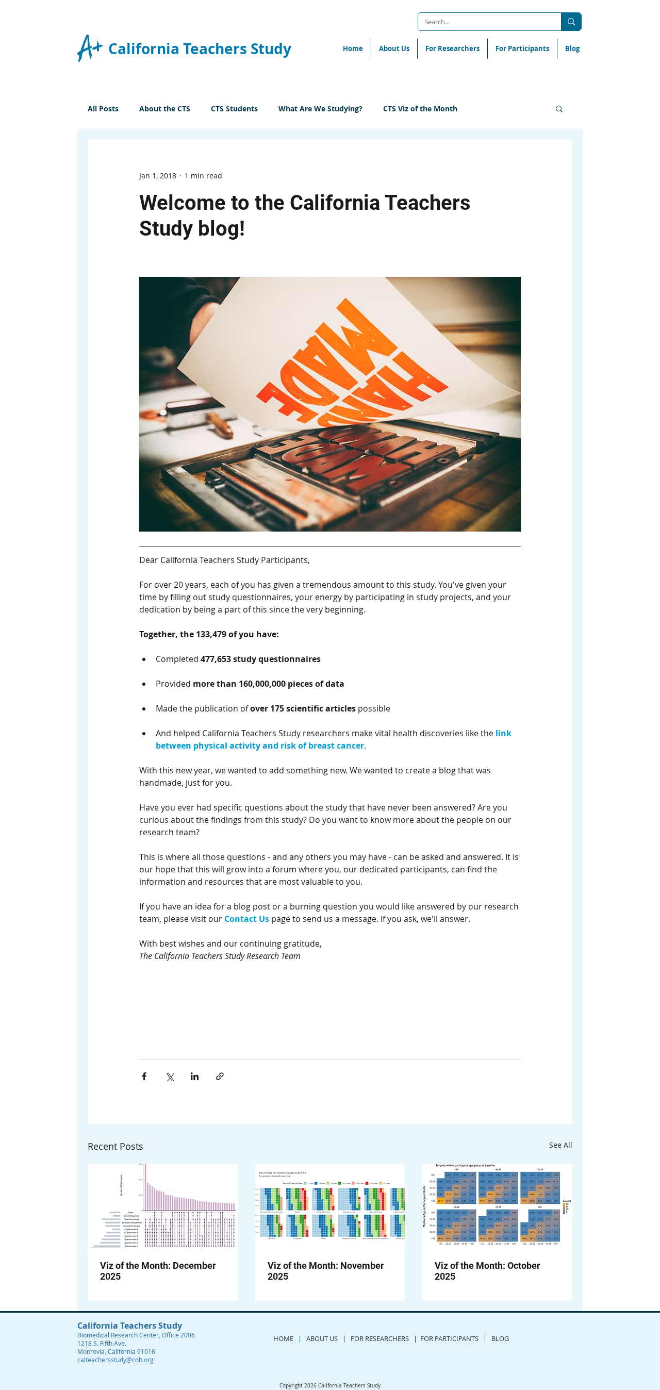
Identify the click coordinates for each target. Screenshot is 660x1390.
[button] (559, 108)
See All (560, 1145)
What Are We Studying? (320, 108)
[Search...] (571, 21)
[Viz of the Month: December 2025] (163, 1206)
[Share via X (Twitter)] (169, 1076)
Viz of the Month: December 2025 (158, 1271)
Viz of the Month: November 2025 (326, 1271)
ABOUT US (322, 1338)
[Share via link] (220, 1076)
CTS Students (234, 108)
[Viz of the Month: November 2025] (330, 1206)
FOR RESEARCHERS (380, 1338)
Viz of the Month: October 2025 (487, 1271)
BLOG (501, 1338)
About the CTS (164, 108)
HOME (283, 1338)
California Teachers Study (199, 49)
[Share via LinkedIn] (195, 1076)
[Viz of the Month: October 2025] (497, 1206)
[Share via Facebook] (144, 1076)
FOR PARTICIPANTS (449, 1338)
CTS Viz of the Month (420, 108)
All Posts (103, 108)
